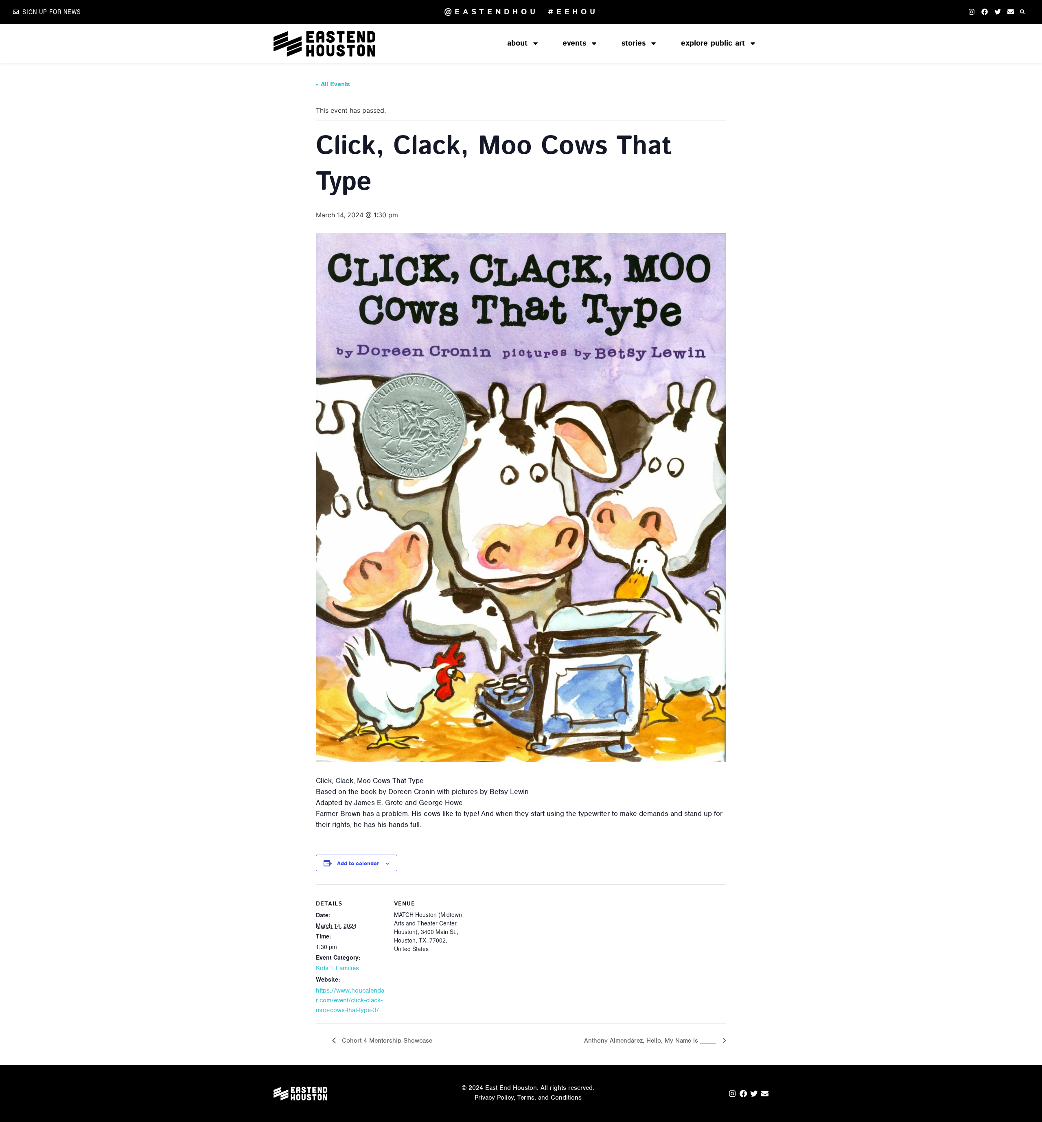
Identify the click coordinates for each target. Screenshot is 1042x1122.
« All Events (333, 84)
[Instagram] (971, 12)
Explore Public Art (713, 43)
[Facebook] (984, 12)
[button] (1022, 12)
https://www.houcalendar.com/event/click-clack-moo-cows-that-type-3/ (350, 1000)
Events (574, 43)
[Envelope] (1011, 12)
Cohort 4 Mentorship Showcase (386, 1041)
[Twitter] (998, 12)
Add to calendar (358, 863)
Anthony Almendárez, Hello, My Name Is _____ (651, 1041)
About (517, 43)
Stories (634, 43)
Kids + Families (337, 968)
